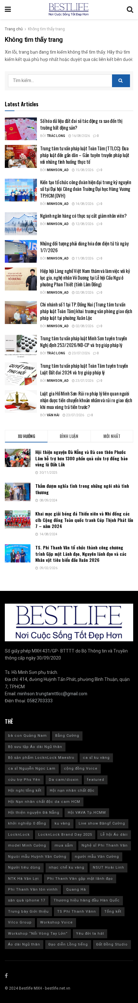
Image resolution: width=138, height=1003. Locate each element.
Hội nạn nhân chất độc (72, 790)
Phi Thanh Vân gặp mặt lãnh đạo (80, 878)
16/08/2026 (80, 136)
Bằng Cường (67, 735)
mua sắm (64, 845)
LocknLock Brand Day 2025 (65, 834)
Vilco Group (20, 922)
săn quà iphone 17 (26, 900)
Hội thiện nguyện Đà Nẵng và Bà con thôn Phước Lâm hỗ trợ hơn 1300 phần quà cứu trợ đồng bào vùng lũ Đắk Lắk (81, 458)
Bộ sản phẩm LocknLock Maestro (41, 757)
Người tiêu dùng (24, 867)
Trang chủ (14, 29)
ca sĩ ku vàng (96, 757)
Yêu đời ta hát (90, 933)
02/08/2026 (84, 292)
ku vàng (62, 823)
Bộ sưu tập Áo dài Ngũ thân (35, 747)
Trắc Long (56, 136)
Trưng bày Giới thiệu (28, 911)
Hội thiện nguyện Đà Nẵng (33, 812)
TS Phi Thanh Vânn (76, 911)
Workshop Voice (56, 922)
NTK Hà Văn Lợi (23, 878)
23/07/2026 (80, 353)
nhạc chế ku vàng (66, 867)
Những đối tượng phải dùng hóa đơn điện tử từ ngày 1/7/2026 (84, 246)
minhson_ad (58, 170)
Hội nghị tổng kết (24, 790)
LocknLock (19, 834)
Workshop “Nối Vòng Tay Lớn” (38, 933)
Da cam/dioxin (64, 779)
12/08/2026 (84, 224)
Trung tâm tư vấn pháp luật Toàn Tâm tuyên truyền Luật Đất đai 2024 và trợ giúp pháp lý (84, 369)
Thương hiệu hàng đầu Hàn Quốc (87, 900)
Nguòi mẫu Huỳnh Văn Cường (37, 856)
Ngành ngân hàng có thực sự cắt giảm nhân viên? (83, 215)
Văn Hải (53, 415)
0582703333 (40, 701)
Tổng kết (112, 911)
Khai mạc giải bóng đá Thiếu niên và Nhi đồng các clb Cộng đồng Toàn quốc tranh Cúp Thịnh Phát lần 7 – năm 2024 (84, 519)
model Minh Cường (27, 845)
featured (95, 779)
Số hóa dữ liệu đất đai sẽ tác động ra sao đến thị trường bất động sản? (81, 124)
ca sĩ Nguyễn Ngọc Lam (32, 768)
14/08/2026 (84, 204)
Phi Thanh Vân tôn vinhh (33, 889)
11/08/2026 (84, 258)
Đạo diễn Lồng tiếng (68, 944)
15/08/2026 (84, 170)
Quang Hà (76, 889)
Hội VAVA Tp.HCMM (87, 812)
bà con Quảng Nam (27, 735)
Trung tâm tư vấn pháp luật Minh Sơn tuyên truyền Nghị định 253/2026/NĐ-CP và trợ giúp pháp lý (83, 341)
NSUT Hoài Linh (108, 867)
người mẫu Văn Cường (97, 856)
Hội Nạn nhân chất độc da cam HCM (44, 801)
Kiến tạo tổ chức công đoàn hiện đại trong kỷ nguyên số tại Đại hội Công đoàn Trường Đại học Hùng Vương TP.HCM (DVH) (85, 188)
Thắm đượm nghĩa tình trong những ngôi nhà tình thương (82, 488)
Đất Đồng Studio (112, 944)
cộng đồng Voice (81, 768)
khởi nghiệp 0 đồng (27, 823)
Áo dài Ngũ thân (24, 944)
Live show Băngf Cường (102, 823)
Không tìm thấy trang (46, 29)
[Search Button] (121, 80)
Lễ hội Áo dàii (114, 834)
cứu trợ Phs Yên (24, 779)
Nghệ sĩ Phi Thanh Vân (105, 845)
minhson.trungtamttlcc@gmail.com (52, 693)
